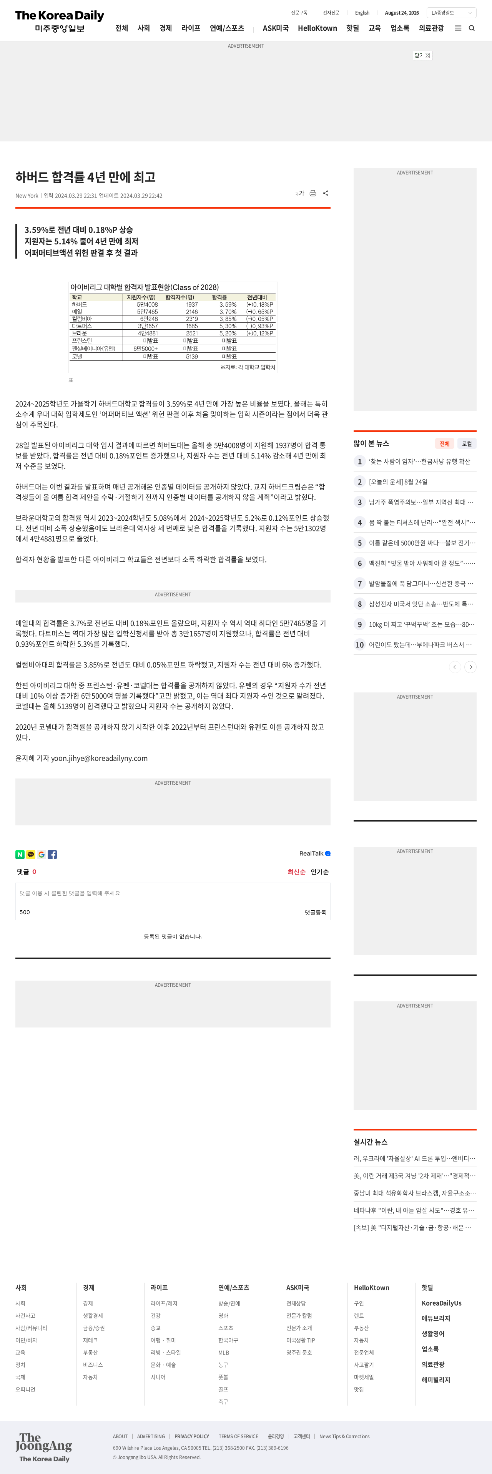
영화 (223, 1315)
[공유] (326, 193)
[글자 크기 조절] (299, 193)
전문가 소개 (299, 1327)
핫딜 (352, 28)
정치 (20, 1364)
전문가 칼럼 (299, 1315)
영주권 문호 (299, 1352)
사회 (144, 28)
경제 (166, 28)
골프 (223, 1389)
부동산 (90, 1352)
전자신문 (331, 12)
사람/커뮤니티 (31, 1327)
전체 (121, 28)
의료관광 (431, 28)
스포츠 (225, 1327)
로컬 (467, 443)
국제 (20, 1377)
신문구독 (299, 12)
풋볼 (223, 1377)
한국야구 (228, 1340)
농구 (223, 1364)
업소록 (400, 28)
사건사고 (25, 1315)
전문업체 (364, 1352)
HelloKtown (317, 28)
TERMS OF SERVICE (238, 1436)
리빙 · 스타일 (166, 1352)
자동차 (90, 1377)
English (362, 12)
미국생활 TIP (301, 1340)
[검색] (472, 28)
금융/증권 (94, 1327)
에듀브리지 (436, 1318)
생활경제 (93, 1315)
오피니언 (25, 1389)
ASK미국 (276, 28)
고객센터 (302, 1436)
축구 (223, 1401)
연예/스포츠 (227, 28)
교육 (375, 28)
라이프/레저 (164, 1303)
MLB (223, 1352)
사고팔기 (364, 1364)
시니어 (158, 1377)
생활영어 (433, 1333)
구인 (359, 1303)
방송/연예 (229, 1303)
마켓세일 (364, 1377)
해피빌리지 (436, 1379)
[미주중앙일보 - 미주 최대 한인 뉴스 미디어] (60, 21)
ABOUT (120, 1436)
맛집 (359, 1389)
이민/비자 (26, 1340)
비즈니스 (93, 1364)
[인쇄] (312, 193)
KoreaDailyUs (442, 1302)
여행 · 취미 (163, 1340)
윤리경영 (276, 1436)
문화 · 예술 (163, 1364)
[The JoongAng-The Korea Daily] (43, 1447)
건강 (156, 1315)
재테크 (90, 1340)
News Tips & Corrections (344, 1436)
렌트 (359, 1315)
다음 (470, 667)
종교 (156, 1327)
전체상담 (296, 1303)
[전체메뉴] (458, 28)
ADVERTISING (151, 1436)
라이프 (191, 28)
